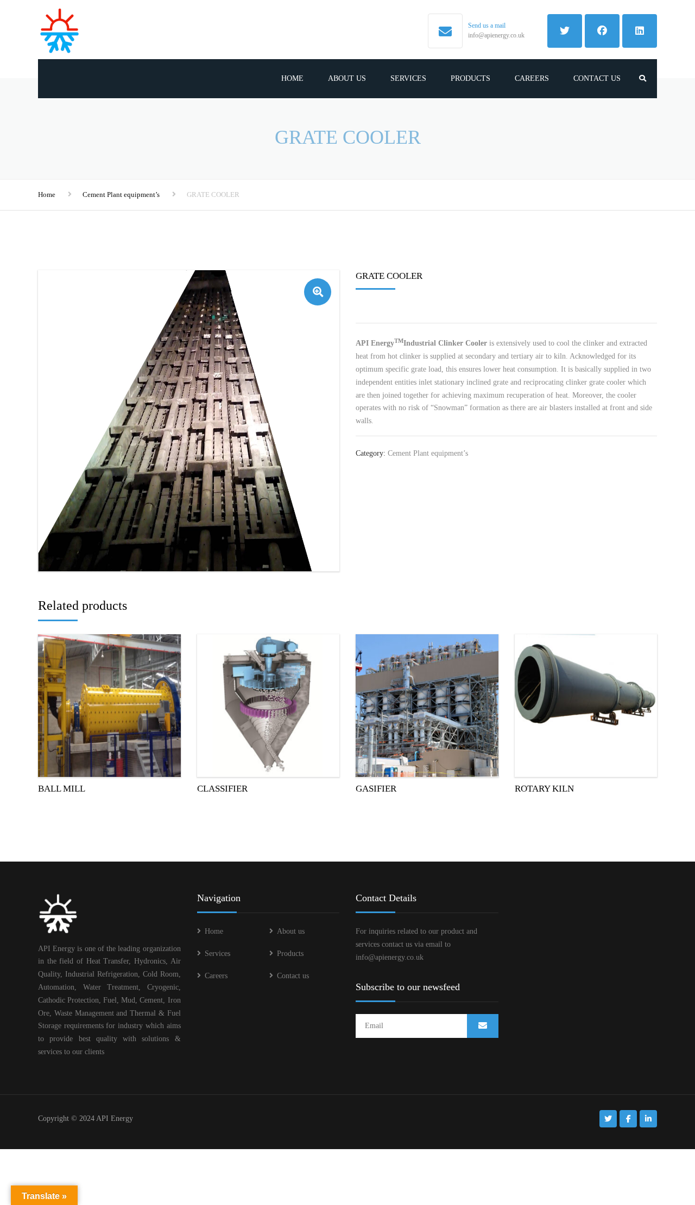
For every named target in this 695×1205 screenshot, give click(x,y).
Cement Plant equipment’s (121, 194)
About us (347, 78)
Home (292, 78)
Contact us (597, 78)
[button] (317, 291)
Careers (532, 78)
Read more (109, 703)
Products (470, 78)
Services (408, 78)
